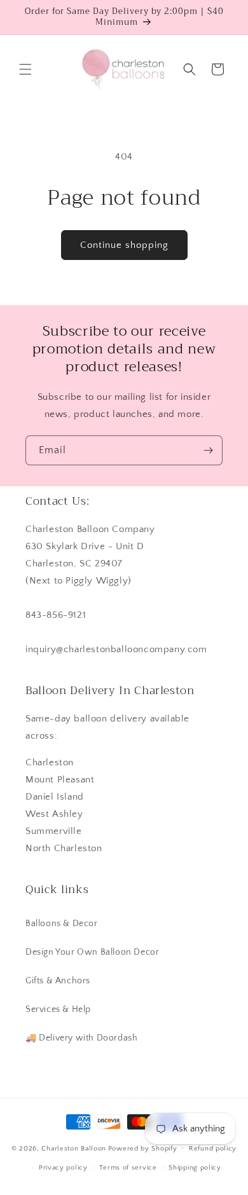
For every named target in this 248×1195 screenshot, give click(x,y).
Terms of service (127, 1167)
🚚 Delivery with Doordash (81, 1038)
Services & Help (58, 1009)
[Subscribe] (208, 450)
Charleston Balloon (73, 1148)
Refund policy (213, 1148)
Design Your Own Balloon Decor (92, 952)
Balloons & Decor (61, 923)
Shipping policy (195, 1167)
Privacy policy (63, 1167)
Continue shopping (124, 245)
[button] (25, 69)
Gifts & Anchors (57, 981)
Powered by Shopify (142, 1148)
